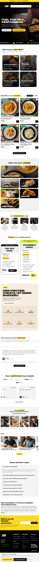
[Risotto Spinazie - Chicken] (29, 136)
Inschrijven (34, 522)
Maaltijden (29, 95)
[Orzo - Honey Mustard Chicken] (10, 136)
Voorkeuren (30, 559)
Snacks (35, 95)
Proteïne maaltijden (16, 538)
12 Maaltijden (26, 252)
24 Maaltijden (26, 259)
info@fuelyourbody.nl (5, 544)
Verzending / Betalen (25, 540)
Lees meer (3, 512)
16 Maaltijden (26, 254)
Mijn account (33, 536)
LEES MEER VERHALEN (19, 365)
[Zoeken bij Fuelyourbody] (30, 6)
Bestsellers (6, 30)
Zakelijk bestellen (34, 540)
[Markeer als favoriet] (17, 100)
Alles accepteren (7, 559)
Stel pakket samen (12, 270)
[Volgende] (37, 341)
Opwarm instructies (25, 542)
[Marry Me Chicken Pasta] (10, 110)
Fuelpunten (24, 547)
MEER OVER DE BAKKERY (9, 303)
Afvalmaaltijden (15, 545)
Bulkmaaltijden (15, 547)
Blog (23, 544)
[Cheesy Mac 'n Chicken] (29, 110)
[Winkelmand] (37, 6)
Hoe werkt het (24, 538)
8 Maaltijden (6, 258)
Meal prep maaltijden (16, 536)
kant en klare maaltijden (24, 511)
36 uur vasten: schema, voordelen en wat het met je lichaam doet (8, 449)
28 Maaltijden (26, 261)
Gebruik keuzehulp (19, 30)
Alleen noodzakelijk (20, 559)
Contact (23, 536)
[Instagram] (5, 421)
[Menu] (2, 6)
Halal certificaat (24, 546)
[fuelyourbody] (6, 6)
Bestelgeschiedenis (34, 538)
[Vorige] (34, 341)
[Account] (33, 6)
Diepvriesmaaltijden (16, 543)
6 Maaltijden (6, 255)
